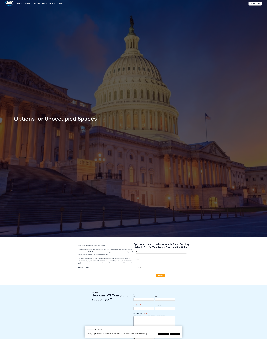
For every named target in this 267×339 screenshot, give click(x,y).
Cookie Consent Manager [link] (91, 329)
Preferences (151, 334)
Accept (175, 334)
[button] (255, 3)
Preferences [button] (95, 334)
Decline (163, 334)
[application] (22, 3)
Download (160, 275)
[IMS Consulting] (9, 3)
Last (156, 296)
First (134, 296)
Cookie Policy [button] (125, 333)
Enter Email (136, 305)
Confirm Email (158, 305)
